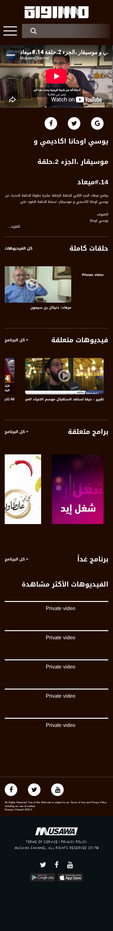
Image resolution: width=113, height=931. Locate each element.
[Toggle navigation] (10, 31)
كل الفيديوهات (18, 248)
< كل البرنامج (16, 340)
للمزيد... (14, 226)
